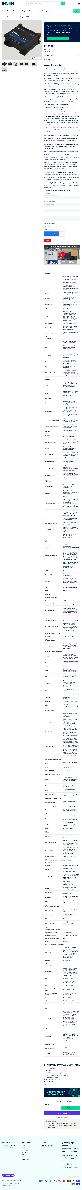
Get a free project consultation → (58, 38)
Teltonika (48, 51)
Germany (73, 1175)
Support (24, 1152)
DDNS (47, 448)
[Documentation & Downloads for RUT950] (62, 1098)
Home (4, 17)
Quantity (46, 1104)
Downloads (25, 1150)
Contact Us (25, 1157)
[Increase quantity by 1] (58, 1108)
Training (44, 11)
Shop (23, 1147)
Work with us (6, 11)
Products (16, 11)
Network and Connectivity (15, 17)
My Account (25, 1159)
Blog (30, 11)
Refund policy (27, 1182)
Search (3, 1180)
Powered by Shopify (7, 1185)
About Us (37, 11)
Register (20, 1180)
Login (14, 1180)
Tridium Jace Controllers (9, 1145)
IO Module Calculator (7, 1182)
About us (9, 1180)
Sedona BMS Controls (8, 1147)
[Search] (63, 3)
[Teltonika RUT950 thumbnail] (33, 64)
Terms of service (18, 1182)
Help (23, 11)
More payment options (62, 1117)
